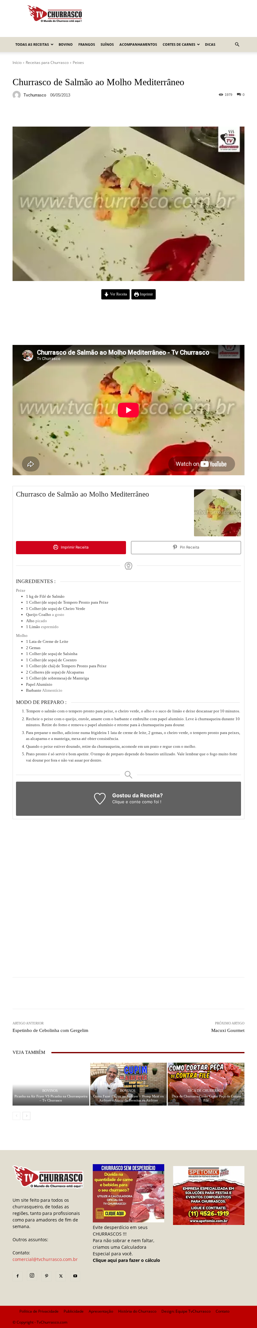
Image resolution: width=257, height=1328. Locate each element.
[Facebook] (18, 1276)
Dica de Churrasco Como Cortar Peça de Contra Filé (206, 1098)
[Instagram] (32, 1276)
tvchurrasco (35, 95)
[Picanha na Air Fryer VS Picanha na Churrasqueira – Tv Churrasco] (51, 1084)
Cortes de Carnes (179, 44)
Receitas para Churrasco (47, 62)
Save (89, 114)
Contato (222, 1311)
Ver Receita (118, 294)
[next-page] (26, 1116)
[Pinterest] (46, 1276)
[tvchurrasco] (18, 95)
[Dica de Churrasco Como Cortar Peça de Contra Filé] (206, 1084)
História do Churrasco (137, 1311)
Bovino (66, 44)
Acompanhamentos (138, 44)
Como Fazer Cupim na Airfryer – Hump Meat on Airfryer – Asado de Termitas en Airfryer (128, 1098)
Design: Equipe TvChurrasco (186, 1311)
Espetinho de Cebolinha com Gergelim (50, 1030)
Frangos (86, 44)
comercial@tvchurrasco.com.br (45, 1259)
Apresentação (101, 1311)
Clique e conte (127, 801)
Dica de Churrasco (205, 1090)
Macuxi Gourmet (227, 1030)
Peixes (78, 62)
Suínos (107, 44)
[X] (61, 1276)
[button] (236, 45)
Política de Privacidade (39, 1311)
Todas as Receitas (32, 44)
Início (17, 62)
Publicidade (74, 1311)
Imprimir (146, 294)
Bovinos (50, 1090)
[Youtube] (75, 1276)
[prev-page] (16, 1116)
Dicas (210, 44)
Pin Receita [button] (189, 547)
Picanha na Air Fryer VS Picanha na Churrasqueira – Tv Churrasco (50, 1098)
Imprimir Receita (74, 547)
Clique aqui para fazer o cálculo (126, 1260)
